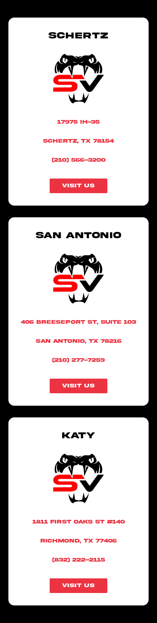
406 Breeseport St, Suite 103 (78, 322)
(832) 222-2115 (78, 560)
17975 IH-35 (78, 122)
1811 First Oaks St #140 (78, 522)
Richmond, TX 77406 (79, 541)
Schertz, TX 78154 (78, 141)
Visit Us (78, 185)
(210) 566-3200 (79, 160)
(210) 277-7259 (78, 360)
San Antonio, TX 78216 (79, 341)
